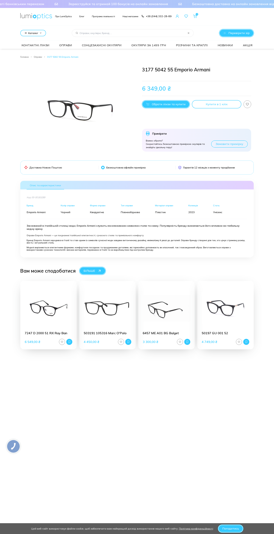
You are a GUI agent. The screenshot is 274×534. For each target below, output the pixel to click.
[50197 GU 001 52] (225, 308)
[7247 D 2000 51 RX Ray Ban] (48, 308)
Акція (247, 45)
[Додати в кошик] (69, 342)
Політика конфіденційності (196, 528)
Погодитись (230, 528)
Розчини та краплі (192, 45)
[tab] (45, 185)
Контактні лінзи (35, 45)
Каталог (33, 33)
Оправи (65, 45)
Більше (89, 271)
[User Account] (177, 16)
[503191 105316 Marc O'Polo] (107, 308)
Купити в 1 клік (217, 104)
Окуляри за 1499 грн (148, 45)
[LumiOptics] (36, 16)
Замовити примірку (229, 144)
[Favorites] (186, 16)
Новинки (225, 45)
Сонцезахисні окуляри (102, 45)
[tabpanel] (77, 109)
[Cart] (195, 16)
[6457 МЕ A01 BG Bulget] (166, 308)
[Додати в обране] (247, 104)
